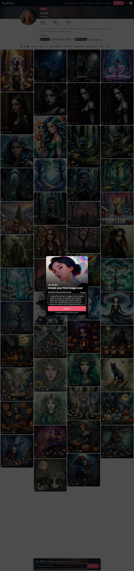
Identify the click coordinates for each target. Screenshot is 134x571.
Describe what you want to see (59, 292)
